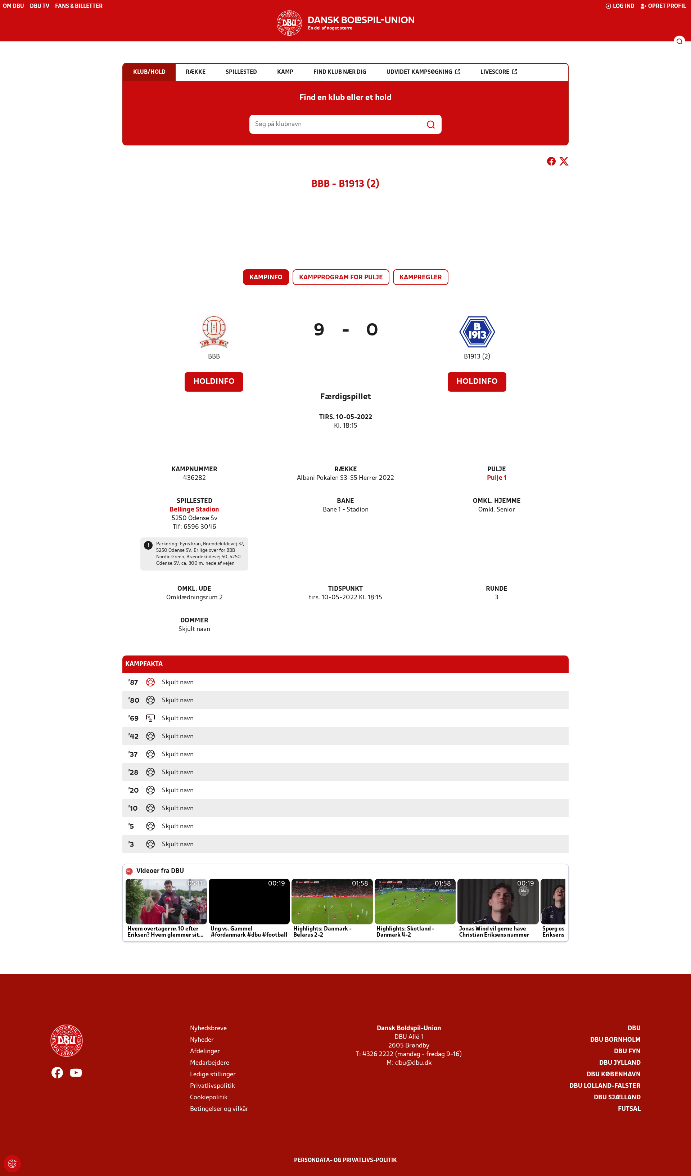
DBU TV (39, 6)
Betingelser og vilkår (219, 1109)
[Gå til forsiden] (345, 23)
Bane (345, 501)
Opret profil (667, 6)
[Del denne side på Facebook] (551, 162)
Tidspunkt (345, 589)
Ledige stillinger (213, 1075)
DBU (634, 1029)
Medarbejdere (209, 1063)
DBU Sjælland (617, 1098)
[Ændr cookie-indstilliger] (12, 1163)
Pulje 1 (497, 478)
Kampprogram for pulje (341, 278)
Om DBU (13, 6)
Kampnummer (194, 470)
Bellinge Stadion (194, 510)
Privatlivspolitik (212, 1086)
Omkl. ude (194, 589)
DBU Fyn (627, 1052)
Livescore (494, 72)
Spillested (194, 501)
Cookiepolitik (208, 1098)
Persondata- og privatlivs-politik (345, 1160)
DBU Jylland (620, 1063)
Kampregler (420, 278)
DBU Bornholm (615, 1040)
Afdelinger (205, 1052)
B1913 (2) (477, 357)
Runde (496, 589)
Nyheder (202, 1040)
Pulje (496, 470)
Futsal (629, 1109)
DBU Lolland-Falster (605, 1086)
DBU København (614, 1075)
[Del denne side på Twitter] (564, 162)
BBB (214, 357)
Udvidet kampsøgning (419, 72)
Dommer (194, 621)
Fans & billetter (79, 6)
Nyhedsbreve (208, 1029)
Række (345, 470)
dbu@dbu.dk (413, 1063)
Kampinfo (266, 278)
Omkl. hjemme (497, 501)
